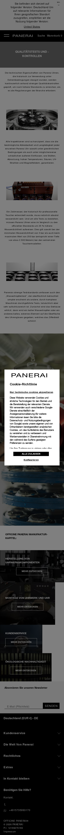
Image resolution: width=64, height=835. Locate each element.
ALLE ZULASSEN (31, 453)
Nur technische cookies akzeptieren (31, 392)
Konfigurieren (31, 460)
